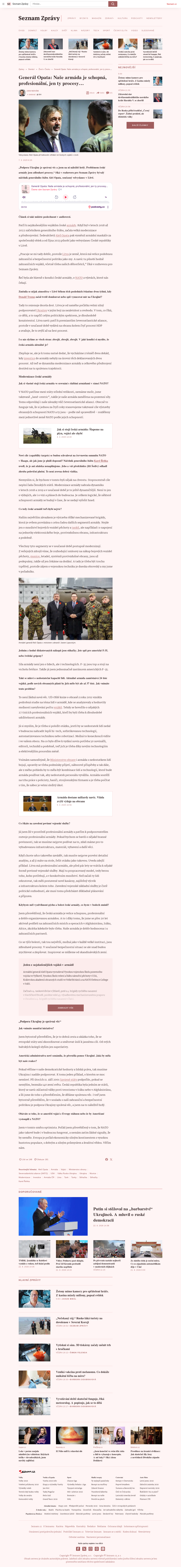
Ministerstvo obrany (63, 760)
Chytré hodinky (131, 1513)
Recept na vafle (97, 1495)
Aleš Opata (62, 236)
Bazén (51, 1510)
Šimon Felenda (78, 1353)
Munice (93, 1173)
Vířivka (140, 1510)
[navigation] (3, 4)
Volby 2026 (23, 1480)
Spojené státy (68, 1080)
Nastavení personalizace (98, 1537)
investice (29, 358)
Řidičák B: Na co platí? (149, 1491)
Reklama (101, 1526)
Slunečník (87, 1510)
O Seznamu (48, 1526)
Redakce (91, 1526)
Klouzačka (97, 1510)
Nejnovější (126, 67)
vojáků (58, 707)
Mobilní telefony (51, 1513)
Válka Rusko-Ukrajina (67, 1173)
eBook (92, 93)
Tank (66, 1177)
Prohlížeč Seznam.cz (73, 1532)
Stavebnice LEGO (67, 1513)
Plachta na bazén (62, 1510)
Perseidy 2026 (91, 1506)
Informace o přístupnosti (136, 1526)
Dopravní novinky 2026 (149, 1488)
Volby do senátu (25, 1495)
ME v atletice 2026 (75, 1491)
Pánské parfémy (147, 1513)
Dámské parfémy (83, 1513)
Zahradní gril (130, 1510)
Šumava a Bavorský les (125, 1488)
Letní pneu (96, 1513)
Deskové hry (108, 1513)
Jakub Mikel (69, 1299)
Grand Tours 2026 (50, 1499)
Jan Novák (33, 91)
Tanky (74, 1177)
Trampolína (76, 1510)
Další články (140, 125)
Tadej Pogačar (48, 1491)
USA (53, 1173)
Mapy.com (62, 1506)
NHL (69, 1499)
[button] (28, 44)
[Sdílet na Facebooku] (106, 1159)
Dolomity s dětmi (123, 1499)
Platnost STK (145, 1499)
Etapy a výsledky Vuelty (53, 1484)
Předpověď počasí (76, 1506)
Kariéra (59, 1526)
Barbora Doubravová (83, 1380)
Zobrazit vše (66, 1008)
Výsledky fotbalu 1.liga (76, 1484)
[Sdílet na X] (111, 1159)
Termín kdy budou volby (29, 1491)
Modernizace (24, 1177)
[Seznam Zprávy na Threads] (97, 1549)
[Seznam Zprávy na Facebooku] (78, 1549)
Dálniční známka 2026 (149, 1484)
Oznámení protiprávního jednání (45, 1532)
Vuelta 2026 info (50, 1480)
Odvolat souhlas (77, 1537)
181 (111, 93)
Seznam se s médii (112, 1532)
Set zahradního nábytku (113, 1510)
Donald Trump (27, 297)
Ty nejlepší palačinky (100, 1480)
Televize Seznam (93, 1532)
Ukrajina (83, 1173)
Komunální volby (26, 1499)
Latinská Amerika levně (126, 1495)
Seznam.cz (172, 4)
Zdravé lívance (97, 1488)
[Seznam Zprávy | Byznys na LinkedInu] (103, 1549)
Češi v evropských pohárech (124, 1506)
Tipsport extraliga (74, 1488)
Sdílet (102, 93)
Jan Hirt (46, 1488)
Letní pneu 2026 (147, 1480)
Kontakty (81, 1526)
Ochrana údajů (115, 1526)
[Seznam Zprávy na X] (84, 1549)
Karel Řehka (101, 461)
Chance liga (72, 1480)
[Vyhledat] (112, 4)
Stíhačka (83, 1177)
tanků (75, 528)
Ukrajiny (41, 310)
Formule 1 (71, 1495)
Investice (37, 1177)
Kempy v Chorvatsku (124, 1480)
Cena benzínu (105, 1506)
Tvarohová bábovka (99, 1491)
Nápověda (70, 1526)
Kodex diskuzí (130, 1532)
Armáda (54, 1169)
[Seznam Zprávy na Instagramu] (90, 1549)
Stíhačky (94, 1177)
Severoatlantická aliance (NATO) (33, 1173)
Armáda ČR (49, 1177)
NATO (79, 278)
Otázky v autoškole (148, 1495)
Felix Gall (47, 1495)
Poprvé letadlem (123, 1484)
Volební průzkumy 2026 (29, 1484)
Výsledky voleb (25, 1488)
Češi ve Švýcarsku (123, 1491)
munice (35, 556)
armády (71, 225)
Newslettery (144, 1532)
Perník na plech (97, 1499)
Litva (65, 254)
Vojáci (63, 1169)
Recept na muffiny (99, 1484)
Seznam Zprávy (79, 1326)
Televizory (119, 1513)
